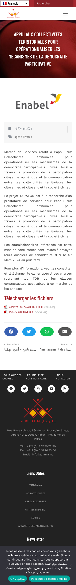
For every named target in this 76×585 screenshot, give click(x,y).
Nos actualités (35, 493)
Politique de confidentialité (36, 377)
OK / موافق (17, 578)
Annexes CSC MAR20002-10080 (26, 307)
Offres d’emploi (35, 509)
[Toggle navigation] (65, 13)
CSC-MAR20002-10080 (21, 312)
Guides (35, 517)
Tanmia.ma (35, 485)
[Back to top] (58, 572)
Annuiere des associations (35, 526)
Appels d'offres (23, 137)
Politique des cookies (12, 377)
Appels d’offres (35, 501)
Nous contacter (63, 377)
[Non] (71, 565)
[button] (11, 331)
